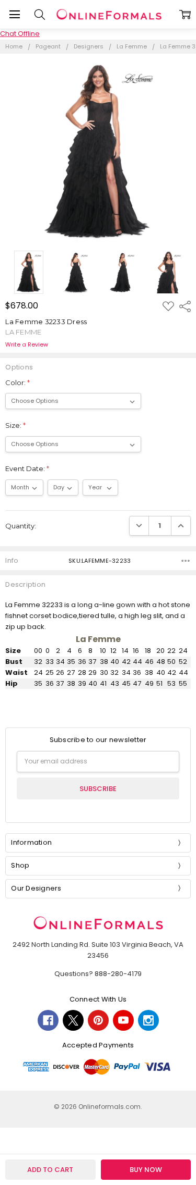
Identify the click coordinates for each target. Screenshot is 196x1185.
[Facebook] (48, 1020)
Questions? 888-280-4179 (98, 974)
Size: (15, 425)
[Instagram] (148, 1020)
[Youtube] (123, 1020)
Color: (17, 382)
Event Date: (27, 468)
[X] (73, 1020)
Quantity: (20, 526)
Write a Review (26, 344)
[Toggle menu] (14, 14)
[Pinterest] (98, 1020)
